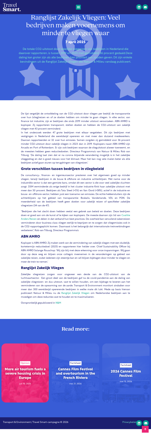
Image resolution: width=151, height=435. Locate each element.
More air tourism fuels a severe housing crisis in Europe (25, 374)
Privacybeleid (129, 422)
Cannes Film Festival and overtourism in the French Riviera (75, 374)
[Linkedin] (139, 7)
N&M (58, 303)
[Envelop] (145, 7)
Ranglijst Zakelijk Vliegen (75, 293)
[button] (78, 7)
